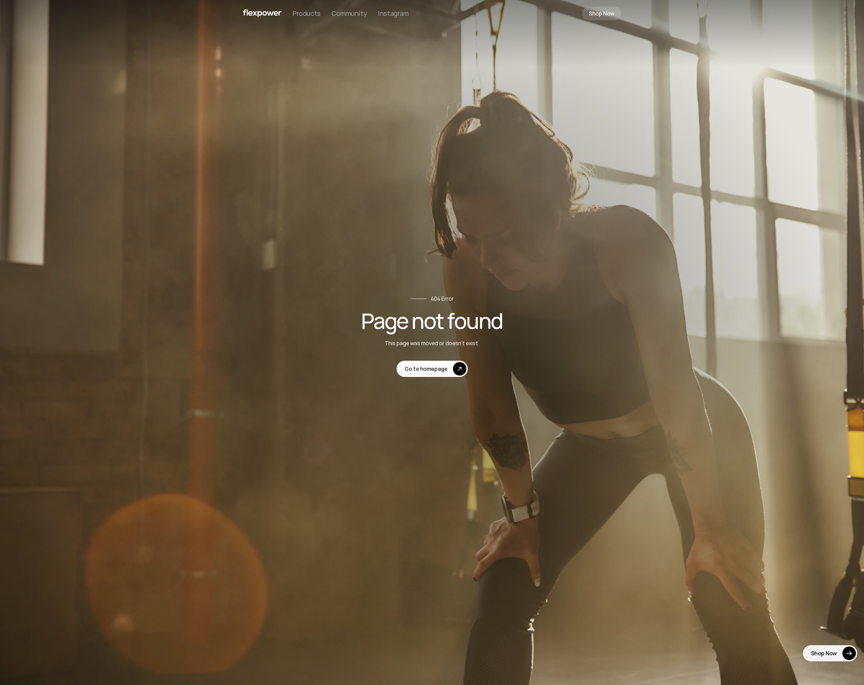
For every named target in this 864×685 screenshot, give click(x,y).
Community (349, 13)
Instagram (393, 13)
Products (307, 13)
